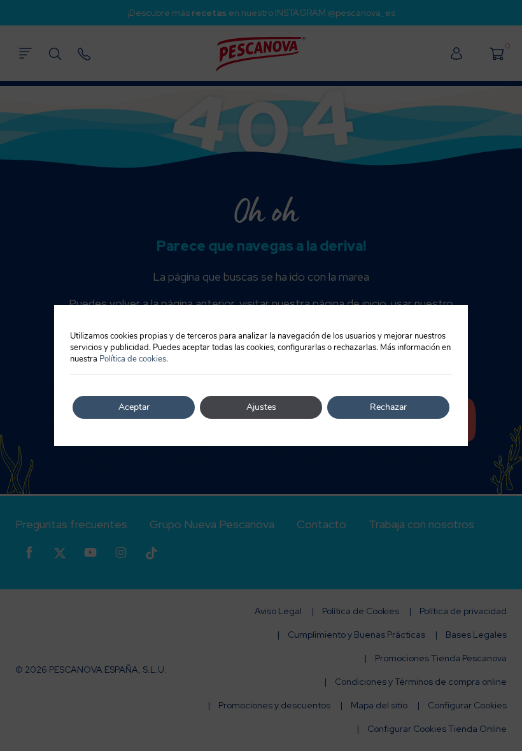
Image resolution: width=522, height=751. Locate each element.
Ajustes (261, 407)
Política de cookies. (133, 359)
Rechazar (388, 407)
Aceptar (134, 407)
